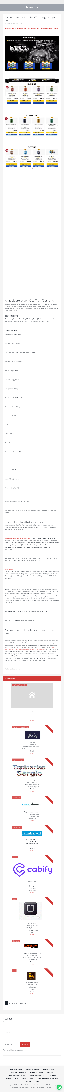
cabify (15, 857)
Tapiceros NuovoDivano (20, 727)
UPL (14, 970)
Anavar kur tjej (9, 569)
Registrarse (6, 1050)
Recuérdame (8, 1044)
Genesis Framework (39, 1085)
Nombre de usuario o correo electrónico (15, 1022)
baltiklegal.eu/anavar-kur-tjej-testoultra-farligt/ (18, 538)
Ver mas (32, 720)
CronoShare (17, 798)
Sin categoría (16, 669)
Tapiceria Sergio (18, 760)
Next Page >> (24, 1003)
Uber (14, 899)
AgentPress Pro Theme (25, 1085)
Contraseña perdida (17, 1050)
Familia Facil (17, 827)
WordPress (49, 1085)
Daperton (16, 941)
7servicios (32, 7)
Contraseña (6, 1032)
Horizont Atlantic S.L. (19, 685)
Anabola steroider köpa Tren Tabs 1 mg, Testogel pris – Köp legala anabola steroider (32, 28)
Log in (55, 1085)
